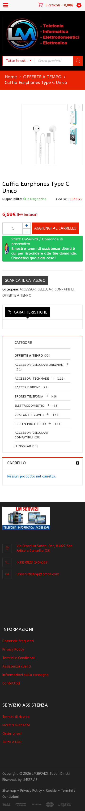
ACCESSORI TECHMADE (32, 378)
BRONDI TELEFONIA (29, 396)
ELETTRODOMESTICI (30, 405)
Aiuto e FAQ (11, 742)
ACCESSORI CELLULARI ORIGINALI (39, 364)
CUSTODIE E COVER (29, 415)
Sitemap (9, 791)
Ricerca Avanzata (16, 725)
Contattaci (11, 683)
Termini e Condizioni (18, 658)
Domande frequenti (18, 641)
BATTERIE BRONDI (28, 387)
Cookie (51, 791)
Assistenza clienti (16, 666)
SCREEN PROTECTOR (30, 424)
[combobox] (18, 61)
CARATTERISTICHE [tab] (30, 312)
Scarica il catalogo (25, 280)
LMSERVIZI (30, 780)
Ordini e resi (11, 734)
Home (11, 77)
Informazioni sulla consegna (25, 675)
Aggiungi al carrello (55, 228)
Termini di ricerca (16, 717)
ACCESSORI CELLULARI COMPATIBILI (47, 289)
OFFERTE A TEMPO (42, 77)
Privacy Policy (13, 650)
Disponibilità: (12, 199)
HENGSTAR (23, 446)
